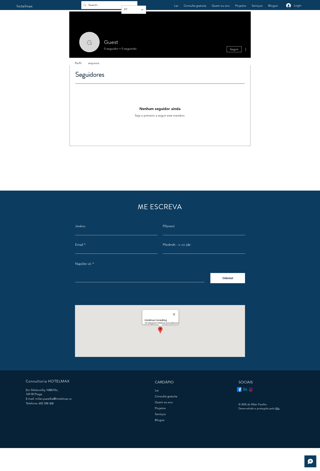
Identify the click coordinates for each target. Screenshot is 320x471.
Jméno (80, 226)
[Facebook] (239, 389)
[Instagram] (251, 389)
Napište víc (83, 263)
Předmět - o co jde (177, 244)
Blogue (159, 420)
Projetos (160, 408)
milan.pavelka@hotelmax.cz (53, 398)
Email (79, 244)
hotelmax (25, 6)
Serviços (160, 414)
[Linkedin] (245, 389)
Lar (157, 390)
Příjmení (168, 226)
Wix (277, 408)
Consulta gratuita (166, 396)
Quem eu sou (164, 402)
